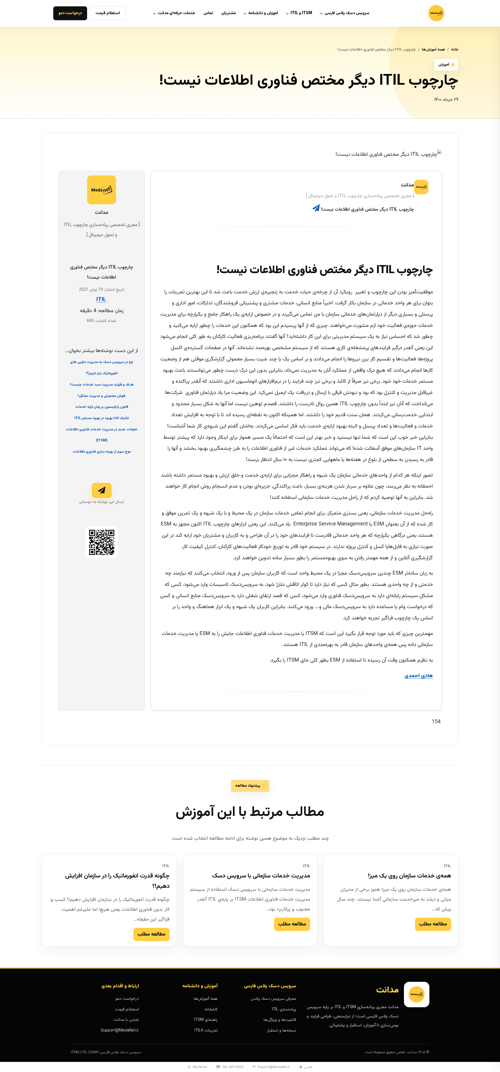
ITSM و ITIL (301, 13)
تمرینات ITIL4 (206, 1030)
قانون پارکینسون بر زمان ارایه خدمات (101, 407)
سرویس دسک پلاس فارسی (347, 13)
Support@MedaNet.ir (120, 1030)
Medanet (197, 1067)
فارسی (305, 1067)
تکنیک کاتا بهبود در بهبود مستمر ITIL (101, 418)
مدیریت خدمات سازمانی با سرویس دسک (261, 876)
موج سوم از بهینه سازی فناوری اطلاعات (102, 451)
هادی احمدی (419, 676)
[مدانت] (422, 13)
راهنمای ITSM (206, 1020)
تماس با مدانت (126, 1020)
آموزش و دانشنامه (263, 13)
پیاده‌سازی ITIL (284, 1009)
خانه (454, 50)
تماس (208, 13)
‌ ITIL (101, 300)
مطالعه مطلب (433, 924)
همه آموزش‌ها (433, 50)
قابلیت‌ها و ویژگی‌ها (280, 1020)
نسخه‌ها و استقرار (281, 1030)
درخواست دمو (70, 13)
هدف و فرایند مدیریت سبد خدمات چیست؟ (102, 384)
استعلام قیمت (107, 13)
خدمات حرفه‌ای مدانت (176, 13)
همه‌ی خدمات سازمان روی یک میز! (409, 876)
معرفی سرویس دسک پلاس (273, 999)
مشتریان (228, 13)
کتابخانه (211, 1009)
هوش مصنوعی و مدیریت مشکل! (102, 395)
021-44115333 (229, 1067)
